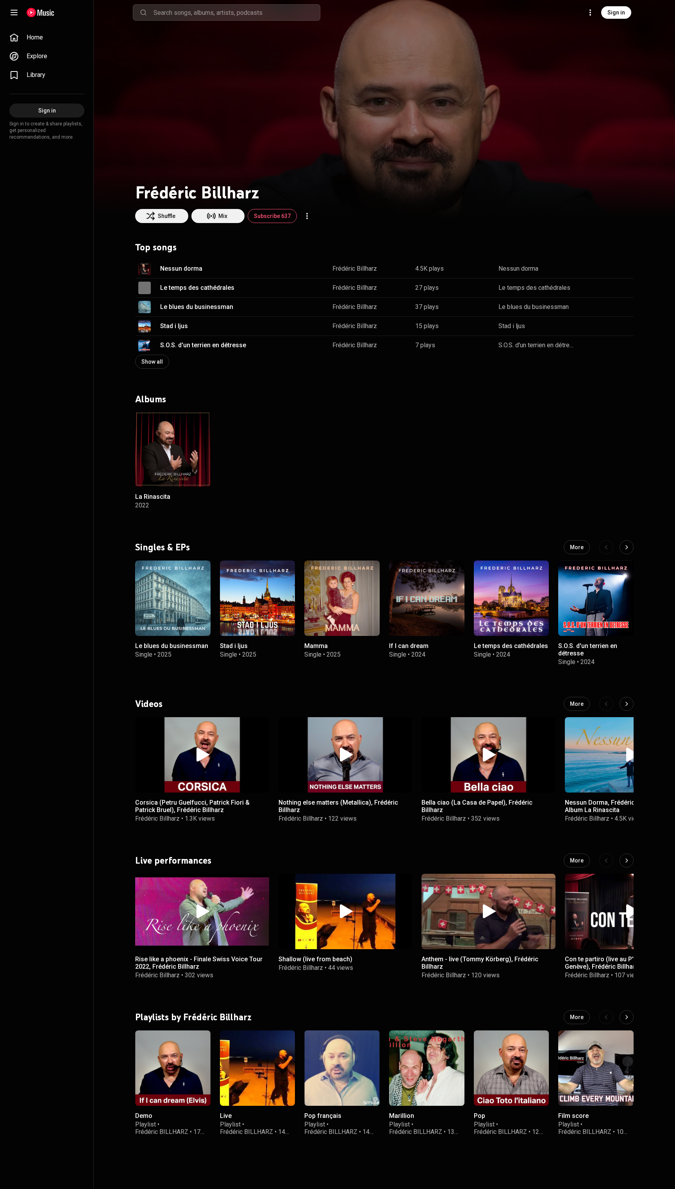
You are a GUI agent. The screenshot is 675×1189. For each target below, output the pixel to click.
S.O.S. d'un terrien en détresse (203, 345)
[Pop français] (342, 1068)
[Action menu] (307, 216)
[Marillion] (426, 1068)
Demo (143, 1115)
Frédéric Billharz (354, 268)
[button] (144, 268)
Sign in (616, 12)
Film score (573, 1115)
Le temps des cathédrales (197, 287)
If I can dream (409, 645)
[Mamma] (342, 598)
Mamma (316, 645)
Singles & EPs (162, 546)
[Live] (257, 1068)
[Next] (626, 547)
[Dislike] (603, 269)
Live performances (173, 860)
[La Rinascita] (173, 449)
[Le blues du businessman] (173, 598)
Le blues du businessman (196, 307)
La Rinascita (152, 496)
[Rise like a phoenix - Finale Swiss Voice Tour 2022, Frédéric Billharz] (202, 911)
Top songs (156, 247)
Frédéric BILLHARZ (161, 1131)
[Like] (588, 269)
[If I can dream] (426, 598)
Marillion (401, 1115)
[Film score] (596, 1068)
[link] (47, 37)
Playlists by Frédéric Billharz (193, 1017)
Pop (479, 1115)
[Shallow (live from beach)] (345, 911)
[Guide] (14, 12)
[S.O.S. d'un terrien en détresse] (596, 598)
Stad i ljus (174, 326)
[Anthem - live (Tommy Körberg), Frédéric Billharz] (488, 911)
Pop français (322, 1115)
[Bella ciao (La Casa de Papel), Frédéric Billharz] (488, 755)
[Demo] (173, 1068)
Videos (148, 703)
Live (226, 1115)
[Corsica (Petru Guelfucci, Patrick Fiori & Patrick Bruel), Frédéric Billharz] (202, 755)
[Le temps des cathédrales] (511, 598)
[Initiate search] (143, 12)
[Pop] (511, 1068)
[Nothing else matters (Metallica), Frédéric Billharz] (345, 755)
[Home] (40, 12)
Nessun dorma (181, 268)
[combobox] (237, 12)
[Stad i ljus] (257, 598)
